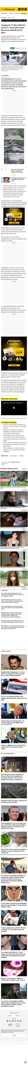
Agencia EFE (6, 75)
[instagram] (13, 1021)
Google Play (18, 1015)
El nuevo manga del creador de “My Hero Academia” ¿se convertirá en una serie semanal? (13, 929)
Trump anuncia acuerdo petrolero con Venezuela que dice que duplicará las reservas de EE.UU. (12, 722)
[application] (14, 408)
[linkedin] (18, 1021)
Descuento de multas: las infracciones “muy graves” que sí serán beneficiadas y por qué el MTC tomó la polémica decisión (12, 594)
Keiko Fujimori (17, 13)
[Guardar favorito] (22, 48)
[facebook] (7, 1021)
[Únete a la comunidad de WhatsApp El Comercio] (12, 48)
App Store (10, 1015)
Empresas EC (24, 13)
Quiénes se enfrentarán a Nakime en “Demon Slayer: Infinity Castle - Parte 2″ (13, 979)
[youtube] (15, 1021)
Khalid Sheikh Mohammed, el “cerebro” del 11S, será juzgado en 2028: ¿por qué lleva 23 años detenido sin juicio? (13, 673)
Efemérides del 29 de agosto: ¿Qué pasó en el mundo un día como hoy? (14, 801)
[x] (10, 1021)
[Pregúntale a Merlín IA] (25, 1062)
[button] (14, 407)
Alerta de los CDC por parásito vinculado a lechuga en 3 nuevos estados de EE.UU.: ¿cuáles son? (14, 851)
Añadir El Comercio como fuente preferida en (13, 20)
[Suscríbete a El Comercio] (22, 9)
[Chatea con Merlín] (19, 9)
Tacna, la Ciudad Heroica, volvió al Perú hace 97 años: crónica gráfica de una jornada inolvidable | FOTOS (12, 608)
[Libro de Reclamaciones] (18, 1025)
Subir (13, 1035)
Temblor (11, 13)
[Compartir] (25, 48)
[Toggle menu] (2, 9)
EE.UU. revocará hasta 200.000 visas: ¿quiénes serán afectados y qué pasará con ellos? (14, 698)
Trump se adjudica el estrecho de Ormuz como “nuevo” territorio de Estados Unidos (13, 746)
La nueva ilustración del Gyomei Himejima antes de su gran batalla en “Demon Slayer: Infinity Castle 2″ (14, 905)
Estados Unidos (13, 455)
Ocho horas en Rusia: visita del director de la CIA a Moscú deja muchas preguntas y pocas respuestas (12, 621)
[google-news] (20, 1021)
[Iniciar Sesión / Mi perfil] (25, 9)
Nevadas (22, 455)
